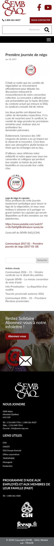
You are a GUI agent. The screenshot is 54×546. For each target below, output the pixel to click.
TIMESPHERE (9, 458)
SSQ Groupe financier (12, 451)
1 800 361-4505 (14, 496)
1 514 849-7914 (16, 425)
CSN (5, 443)
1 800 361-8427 (12, 20)
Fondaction (7, 466)
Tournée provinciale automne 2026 (24, 294)
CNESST (6, 447)
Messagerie (7, 462)
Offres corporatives (11, 455)
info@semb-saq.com (19, 429)
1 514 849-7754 (14, 423)
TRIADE (29, 543)
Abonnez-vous (17, 336)
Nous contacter (40, 20)
